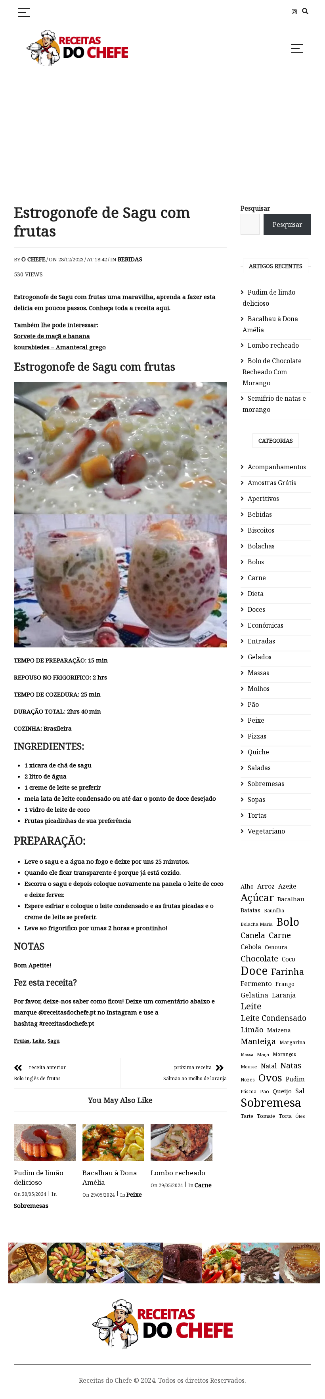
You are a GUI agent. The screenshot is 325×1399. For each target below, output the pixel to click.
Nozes (248, 1080)
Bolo (287, 921)
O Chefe (33, 259)
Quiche (258, 752)
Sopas (256, 799)
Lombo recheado (178, 1172)
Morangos (284, 1054)
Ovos (270, 1077)
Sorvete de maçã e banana (52, 336)
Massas (258, 672)
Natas (291, 1065)
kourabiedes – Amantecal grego (60, 347)
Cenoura (276, 947)
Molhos (259, 688)
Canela (253, 935)
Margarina (292, 1042)
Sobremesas (31, 1205)
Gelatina (254, 994)
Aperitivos (263, 498)
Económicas (265, 625)
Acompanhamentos (277, 467)
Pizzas (257, 736)
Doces (256, 609)
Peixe (134, 1194)
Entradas (261, 641)
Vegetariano (266, 831)
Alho (247, 886)
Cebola (251, 946)
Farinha (287, 971)
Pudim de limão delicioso (38, 1177)
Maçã (263, 1054)
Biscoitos (261, 530)
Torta (285, 1115)
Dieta (256, 593)
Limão (252, 1029)
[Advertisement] (162, 136)
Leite (38, 1040)
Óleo (300, 1116)
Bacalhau (290, 899)
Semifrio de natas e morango (274, 404)
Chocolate (259, 958)
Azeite (287, 886)
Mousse (249, 1067)
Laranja (284, 995)
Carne (203, 1185)
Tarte (247, 1116)
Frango (284, 984)
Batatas (250, 910)
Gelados (259, 657)
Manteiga (258, 1041)
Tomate (266, 1115)
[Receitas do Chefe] (162, 1307)
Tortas (257, 815)
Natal (269, 1066)
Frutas (21, 1040)
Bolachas (261, 546)
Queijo (282, 1091)
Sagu (53, 1040)
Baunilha (274, 910)
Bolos (256, 562)
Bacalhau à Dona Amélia (270, 324)
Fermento (256, 983)
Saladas (259, 767)
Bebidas (130, 259)
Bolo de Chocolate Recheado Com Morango (272, 371)
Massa (247, 1054)
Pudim (295, 1079)
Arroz (266, 886)
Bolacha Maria (257, 924)
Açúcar (257, 897)
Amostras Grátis (272, 482)
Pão (253, 704)
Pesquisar (255, 208)
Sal (299, 1091)
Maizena (279, 1030)
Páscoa (248, 1091)
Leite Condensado (273, 1018)
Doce (254, 970)
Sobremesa (271, 1102)
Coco (288, 959)
